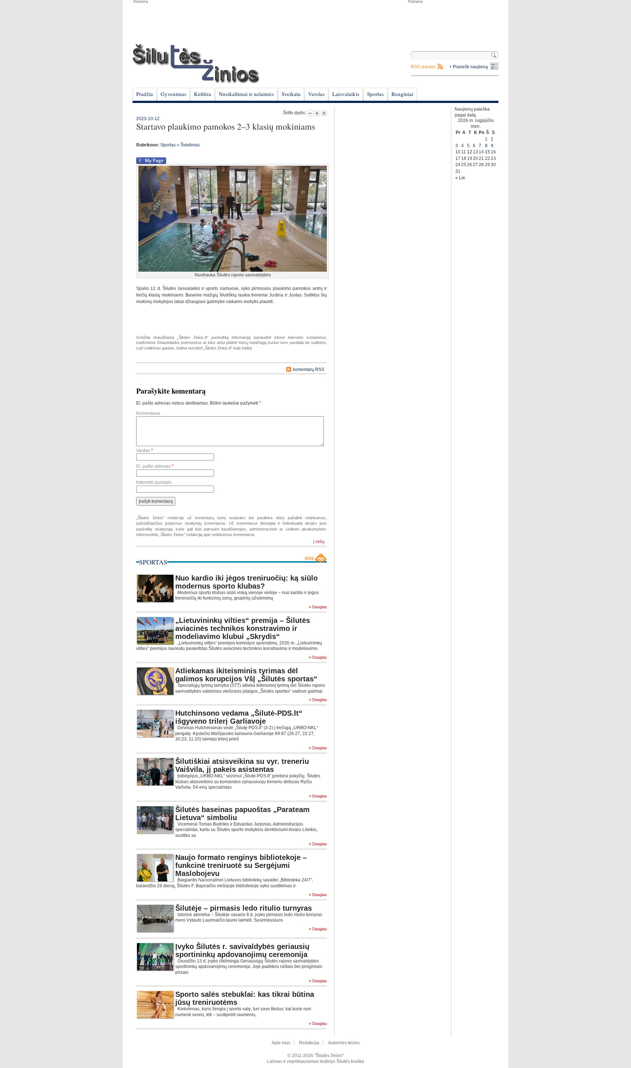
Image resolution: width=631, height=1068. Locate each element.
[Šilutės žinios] (196, 64)
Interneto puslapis (154, 482)
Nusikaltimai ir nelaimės (246, 93)
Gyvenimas (173, 93)
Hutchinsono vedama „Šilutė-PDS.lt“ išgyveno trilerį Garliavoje (238, 717)
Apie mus (281, 1042)
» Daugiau (318, 607)
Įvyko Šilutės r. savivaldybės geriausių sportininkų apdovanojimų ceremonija (242, 950)
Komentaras (148, 413)
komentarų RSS (308, 369)
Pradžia (144, 93)
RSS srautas (423, 66)
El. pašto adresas (154, 466)
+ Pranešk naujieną (468, 66)
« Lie (460, 177)
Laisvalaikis (345, 93)
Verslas (316, 93)
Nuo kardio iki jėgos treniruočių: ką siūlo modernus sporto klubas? (246, 582)
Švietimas (190, 145)
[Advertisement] (452, 22)
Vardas (144, 450)
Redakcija (309, 1042)
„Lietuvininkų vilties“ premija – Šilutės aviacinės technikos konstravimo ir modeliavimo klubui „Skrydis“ (242, 628)
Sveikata (291, 93)
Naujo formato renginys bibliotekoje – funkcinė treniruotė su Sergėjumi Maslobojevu (241, 865)
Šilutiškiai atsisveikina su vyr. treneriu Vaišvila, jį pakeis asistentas (242, 765)
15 (487, 151)
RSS (309, 558)
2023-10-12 (148, 118)
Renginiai (402, 93)
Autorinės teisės (344, 1042)
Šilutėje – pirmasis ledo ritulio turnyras (243, 908)
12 (469, 151)
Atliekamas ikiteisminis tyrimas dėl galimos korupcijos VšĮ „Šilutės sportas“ (246, 675)
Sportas (375, 93)
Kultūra (202, 93)
